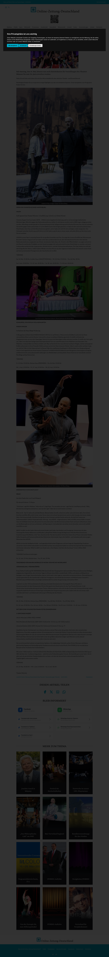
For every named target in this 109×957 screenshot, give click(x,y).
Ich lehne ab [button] (23, 45)
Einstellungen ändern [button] (35, 45)
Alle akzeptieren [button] (12, 45)
